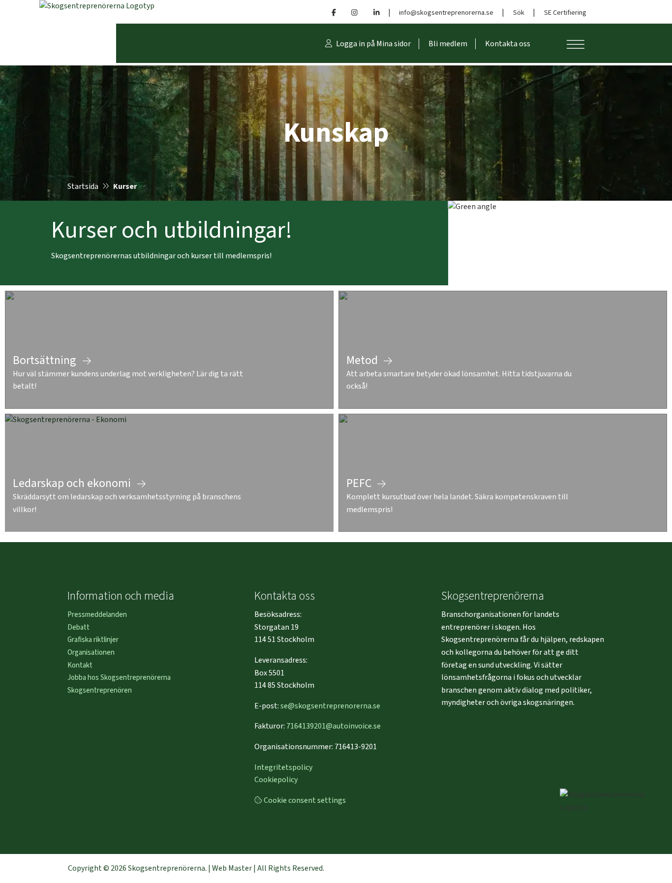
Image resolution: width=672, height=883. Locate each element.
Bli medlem (447, 43)
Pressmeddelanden (97, 614)
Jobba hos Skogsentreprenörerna (119, 677)
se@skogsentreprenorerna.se (330, 705)
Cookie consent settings (304, 800)
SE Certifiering (565, 12)
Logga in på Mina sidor (373, 43)
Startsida (82, 186)
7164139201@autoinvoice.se (333, 726)
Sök (518, 12)
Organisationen (91, 652)
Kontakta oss (507, 43)
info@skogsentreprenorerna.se (446, 12)
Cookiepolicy (276, 779)
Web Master (232, 868)
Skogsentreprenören (99, 690)
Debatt (78, 627)
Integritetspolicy (283, 767)
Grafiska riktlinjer (93, 640)
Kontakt (79, 665)
